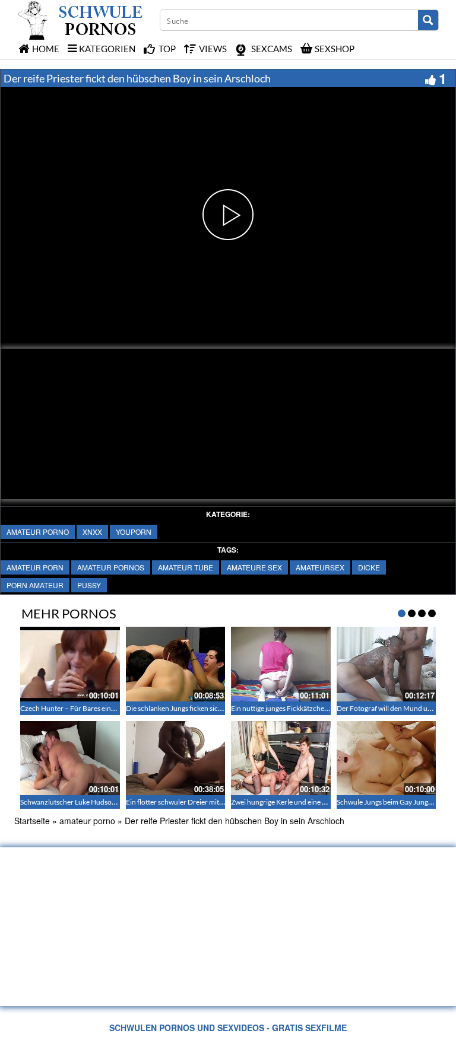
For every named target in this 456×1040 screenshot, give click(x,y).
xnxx (92, 532)
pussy (89, 585)
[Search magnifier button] (428, 20)
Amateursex (320, 567)
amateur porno (38, 532)
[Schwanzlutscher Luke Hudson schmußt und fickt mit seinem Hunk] (70, 758)
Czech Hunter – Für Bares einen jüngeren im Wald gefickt (108, 708)
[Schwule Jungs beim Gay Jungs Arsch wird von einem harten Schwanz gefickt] (386, 758)
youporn (133, 532)
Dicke (369, 567)
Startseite (32, 821)
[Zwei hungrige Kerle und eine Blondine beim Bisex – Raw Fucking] (281, 758)
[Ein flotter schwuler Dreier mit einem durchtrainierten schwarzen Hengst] (176, 758)
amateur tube (185, 567)
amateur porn (35, 567)
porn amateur (35, 585)
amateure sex (254, 567)
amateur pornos (110, 567)
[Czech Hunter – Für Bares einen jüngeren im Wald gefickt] (70, 664)
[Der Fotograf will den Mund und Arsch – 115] (386, 664)
